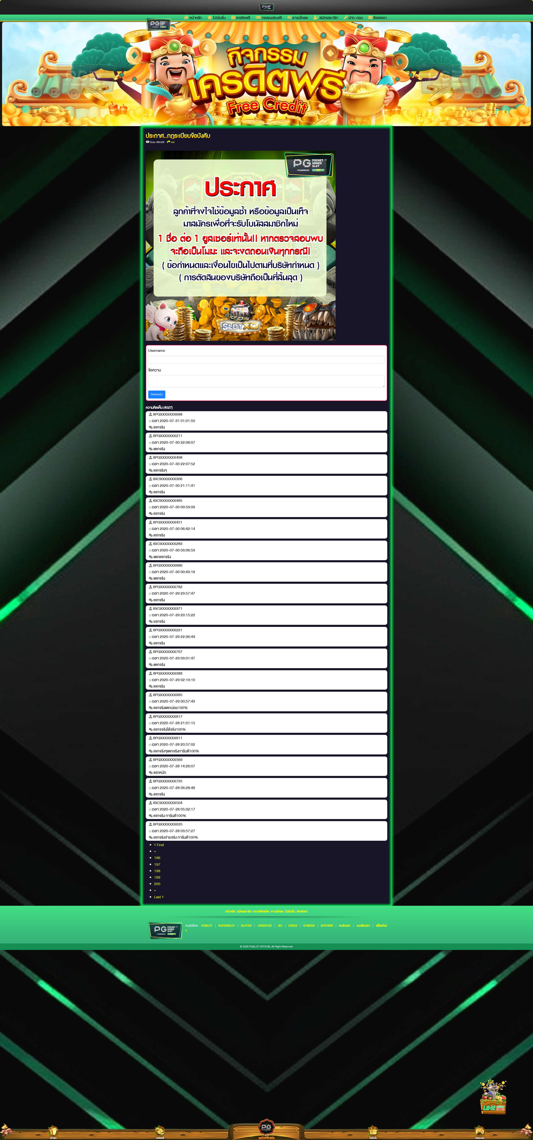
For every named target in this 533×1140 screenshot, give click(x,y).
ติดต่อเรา (379, 18)
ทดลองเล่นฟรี (271, 18)
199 (157, 877)
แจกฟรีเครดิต (261, 911)
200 (157, 884)
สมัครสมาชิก (328, 18)
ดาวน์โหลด (299, 18)
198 (157, 871)
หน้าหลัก (195, 18)
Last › (159, 897)
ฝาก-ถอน (355, 18)
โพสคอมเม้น (157, 394)
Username (156, 350)
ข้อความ (154, 370)
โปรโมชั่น (219, 18)
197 (157, 864)
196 (157, 857)
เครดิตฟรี (242, 18)
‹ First (159, 845)
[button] (41, 74)
